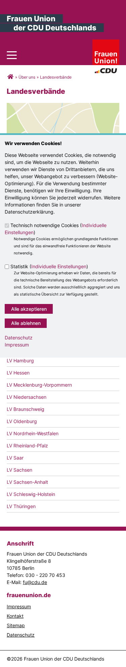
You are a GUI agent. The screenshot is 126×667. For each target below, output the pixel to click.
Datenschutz (19, 337)
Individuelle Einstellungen (58, 267)
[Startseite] (105, 43)
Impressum (17, 345)
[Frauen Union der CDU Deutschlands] (10, 77)
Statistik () (49, 267)
